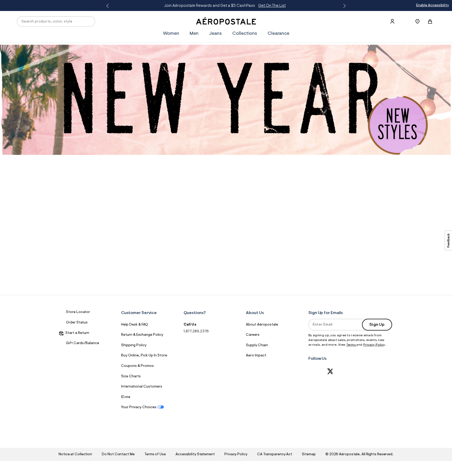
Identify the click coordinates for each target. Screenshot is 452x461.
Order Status (77, 323)
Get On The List (101, 6)
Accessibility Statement (195, 454)
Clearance (278, 33)
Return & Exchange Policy (142, 335)
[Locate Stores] (417, 21)
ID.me (125, 397)
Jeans (215, 33)
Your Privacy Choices (138, 407)
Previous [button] (108, 6)
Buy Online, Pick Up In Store (144, 355)
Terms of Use (155, 454)
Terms (351, 344)
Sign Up (377, 325)
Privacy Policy (374, 344)
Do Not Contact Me (118, 454)
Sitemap (308, 454)
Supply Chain (257, 345)
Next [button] (343, 6)
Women (171, 33)
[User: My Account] (392, 21)
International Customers (141, 387)
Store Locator (78, 312)
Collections (244, 33)
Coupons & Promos (137, 366)
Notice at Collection (75, 454)
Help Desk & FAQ (134, 325)
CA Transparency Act (274, 454)
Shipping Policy (133, 345)
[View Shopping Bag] (430, 21)
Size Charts (131, 376)
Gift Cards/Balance (82, 343)
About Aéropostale (262, 325)
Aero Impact (256, 355)
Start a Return (76, 333)
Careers (252, 335)
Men (194, 33)
